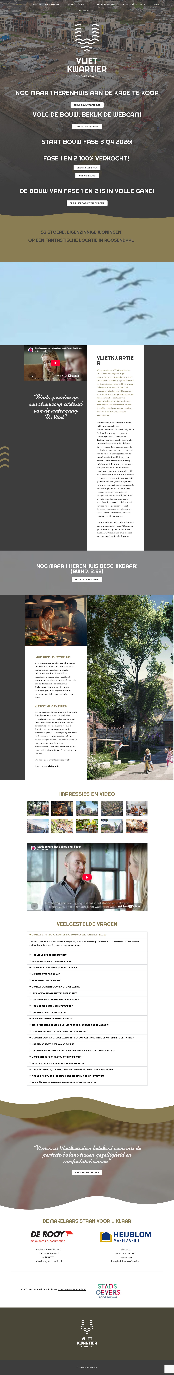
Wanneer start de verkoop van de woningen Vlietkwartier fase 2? (69, 934)
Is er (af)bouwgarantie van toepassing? (54, 993)
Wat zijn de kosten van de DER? (49, 1012)
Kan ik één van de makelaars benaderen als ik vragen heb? (64, 1082)
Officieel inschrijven (45, 4)
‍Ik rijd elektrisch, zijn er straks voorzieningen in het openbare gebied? (72, 1069)
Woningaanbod (77, 4)
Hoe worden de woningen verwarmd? (52, 1006)
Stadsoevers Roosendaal (72, 1289)
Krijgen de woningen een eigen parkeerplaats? (58, 1063)
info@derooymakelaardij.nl (48, 1261)
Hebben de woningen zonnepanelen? (52, 1018)
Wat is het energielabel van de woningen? (55, 999)
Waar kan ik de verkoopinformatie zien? (54, 967)
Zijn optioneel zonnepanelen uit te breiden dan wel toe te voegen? (70, 1025)
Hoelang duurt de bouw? (46, 980)
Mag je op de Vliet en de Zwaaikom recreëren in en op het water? (68, 1076)
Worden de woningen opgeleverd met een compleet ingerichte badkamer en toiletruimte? (83, 1037)
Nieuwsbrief (87, 10)
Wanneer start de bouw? (46, 974)
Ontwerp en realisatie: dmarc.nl (87, 1367)
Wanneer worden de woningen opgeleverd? (56, 986)
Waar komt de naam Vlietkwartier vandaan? (56, 1057)
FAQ (156, 4)
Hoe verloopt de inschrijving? (49, 955)
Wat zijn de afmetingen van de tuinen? (53, 1044)
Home (18, 4)
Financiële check (134, 4)
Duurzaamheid (105, 4)
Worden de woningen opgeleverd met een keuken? (60, 1031)
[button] (87, 935)
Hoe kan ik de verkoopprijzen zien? (51, 961)
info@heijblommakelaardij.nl (125, 1261)
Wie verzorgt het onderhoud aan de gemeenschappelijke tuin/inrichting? (73, 1050)
